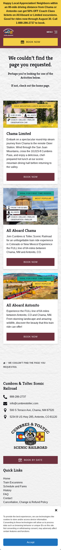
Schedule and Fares (15, 486)
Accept (30, 542)
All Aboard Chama (21, 230)
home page (42, 85)
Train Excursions (13, 482)
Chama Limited (19, 133)
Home (6, 478)
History (7, 490)
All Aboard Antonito (23, 305)
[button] (56, 510)
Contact (7, 498)
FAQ (5, 494)
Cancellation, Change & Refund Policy (25, 502)
